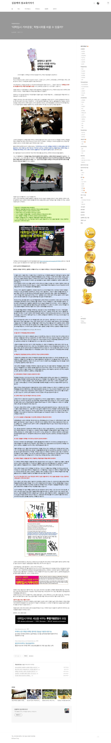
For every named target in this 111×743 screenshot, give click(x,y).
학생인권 (83, 77)
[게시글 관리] (20, 656)
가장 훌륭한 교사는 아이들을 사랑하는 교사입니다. (25, 711)
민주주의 (83, 215)
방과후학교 (83, 117)
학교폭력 (83, 71)
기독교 (82, 172)
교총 (82, 144)
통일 (82, 223)
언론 (82, 127)
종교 (82, 170)
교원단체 (83, 139)
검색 (94, 3)
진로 (82, 153)
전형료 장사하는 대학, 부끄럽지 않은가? (25, 671)
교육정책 (83, 49)
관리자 (54, 9)
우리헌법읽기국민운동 (85, 200)
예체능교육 (83, 112)
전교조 (82, 141)
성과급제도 (83, 55)
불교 (82, 174)
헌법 (82, 197)
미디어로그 (27, 9)
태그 (19, 9)
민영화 (82, 184)
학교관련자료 (84, 130)
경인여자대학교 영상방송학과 (24, 643)
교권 (82, 123)
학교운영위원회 (84, 84)
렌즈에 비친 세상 (84, 165)
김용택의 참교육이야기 (23, 3)
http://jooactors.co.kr (20, 629)
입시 (24, 664)
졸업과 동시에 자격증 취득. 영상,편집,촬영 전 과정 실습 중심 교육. (34, 645)
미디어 (82, 186)
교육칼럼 (83, 100)
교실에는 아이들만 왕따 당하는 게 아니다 (25, 673)
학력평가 (83, 106)
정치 (82, 177)
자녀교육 (83, 93)
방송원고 (83, 162)
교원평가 (83, 53)
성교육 (82, 64)
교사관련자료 (84, 97)
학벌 (82, 125)
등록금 (82, 95)
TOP (98, 737)
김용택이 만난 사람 (85, 217)
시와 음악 (83, 207)
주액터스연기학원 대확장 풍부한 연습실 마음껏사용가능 (33, 631)
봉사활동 (83, 110)
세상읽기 (83, 192)
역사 (82, 190)
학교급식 (83, 73)
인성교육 (83, 151)
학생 (82, 69)
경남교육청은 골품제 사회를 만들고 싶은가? (26, 667)
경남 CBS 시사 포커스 (85, 160)
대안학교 (83, 136)
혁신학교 (83, 57)
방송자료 (83, 155)
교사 (82, 104)
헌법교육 (83, 204)
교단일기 (83, 121)
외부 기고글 (83, 195)
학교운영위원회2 (84, 86)
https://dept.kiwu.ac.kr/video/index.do (25, 641)
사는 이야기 (83, 181)
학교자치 (83, 59)
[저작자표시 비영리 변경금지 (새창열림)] (31, 656)
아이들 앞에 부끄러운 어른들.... (23, 675)
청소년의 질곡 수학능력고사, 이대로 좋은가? (26, 669)
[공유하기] (18, 656)
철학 (82, 148)
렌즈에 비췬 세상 (84, 167)
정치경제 (83, 209)
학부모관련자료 (84, 82)
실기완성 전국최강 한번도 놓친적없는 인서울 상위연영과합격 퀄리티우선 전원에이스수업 (36, 634)
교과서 (82, 115)
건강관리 (83, 212)
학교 (82, 108)
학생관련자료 (18, 664)
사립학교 (83, 119)
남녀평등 (83, 75)
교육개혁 (83, 62)
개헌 (82, 202)
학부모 (82, 102)
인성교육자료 (84, 146)
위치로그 (37, 9)
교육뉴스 (83, 158)
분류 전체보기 (84, 46)
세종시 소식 (83, 220)
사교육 (82, 88)
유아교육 (83, 134)
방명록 (46, 9)
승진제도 (83, 51)
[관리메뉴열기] (108, 3)
